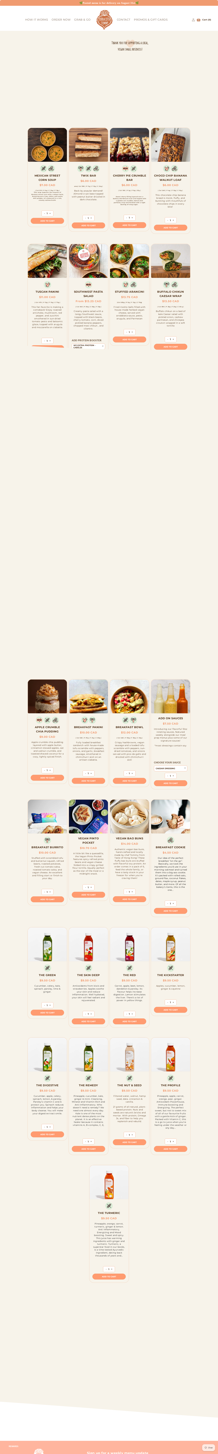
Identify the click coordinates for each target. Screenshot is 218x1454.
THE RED (129, 975)
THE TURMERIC (109, 1213)
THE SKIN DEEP (88, 975)
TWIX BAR (88, 175)
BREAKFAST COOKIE (171, 847)
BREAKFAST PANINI (88, 727)
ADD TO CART (47, 221)
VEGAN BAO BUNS (129, 838)
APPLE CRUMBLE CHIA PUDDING (47, 729)
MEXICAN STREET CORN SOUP (47, 178)
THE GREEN (47, 975)
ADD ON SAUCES (170, 718)
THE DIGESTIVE (47, 1085)
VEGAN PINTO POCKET (88, 840)
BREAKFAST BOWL (129, 727)
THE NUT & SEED (129, 1085)
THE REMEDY (88, 1085)
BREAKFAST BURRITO (47, 847)
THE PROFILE (170, 1085)
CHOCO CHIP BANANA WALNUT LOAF (170, 178)
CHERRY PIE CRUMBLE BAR (129, 178)
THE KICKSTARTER (170, 975)
